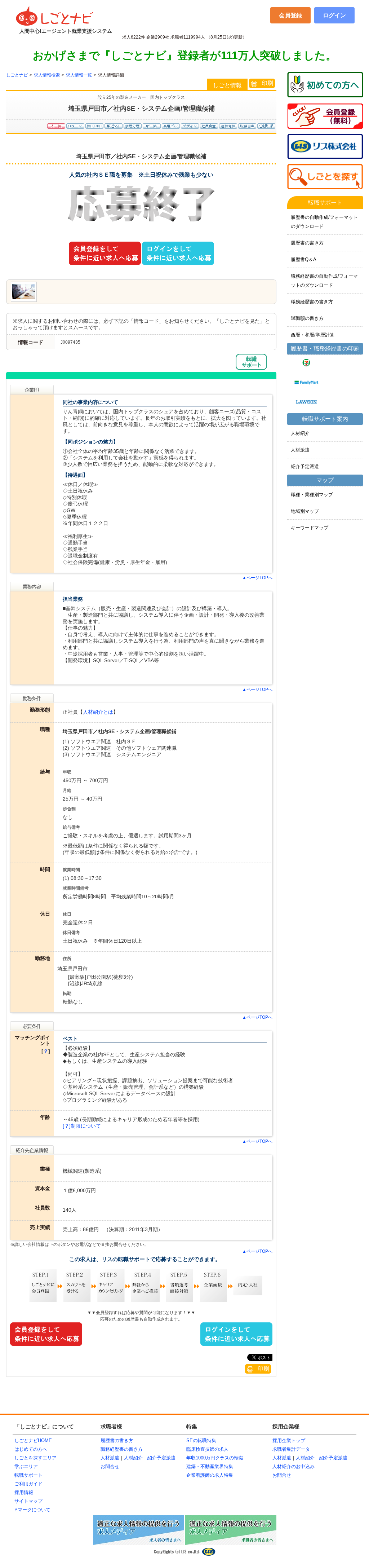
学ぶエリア (26, 1466)
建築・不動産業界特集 (209, 1466)
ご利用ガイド (28, 1483)
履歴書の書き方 (307, 243)
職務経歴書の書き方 (312, 301)
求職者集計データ (291, 1449)
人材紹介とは (98, 712)
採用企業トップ (288, 1440)
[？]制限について (82, 1126)
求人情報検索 (47, 75)
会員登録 (290, 15)
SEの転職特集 (201, 1440)
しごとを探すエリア (35, 1458)
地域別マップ (305, 511)
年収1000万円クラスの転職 (214, 1458)
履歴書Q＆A (303, 259)
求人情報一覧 (79, 75)
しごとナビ (17, 75)
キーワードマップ (309, 527)
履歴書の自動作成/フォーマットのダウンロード (324, 222)
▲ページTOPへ (257, 577)
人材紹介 (300, 433)
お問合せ (110, 1466)
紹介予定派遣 (305, 466)
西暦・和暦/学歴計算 (312, 335)
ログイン (334, 15)
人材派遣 (300, 450)
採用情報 (23, 1492)
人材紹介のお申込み (293, 1466)
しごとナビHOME (33, 1440)
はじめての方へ (30, 1449)
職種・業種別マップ (312, 494)
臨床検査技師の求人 (207, 1449)
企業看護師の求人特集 (209, 1475)
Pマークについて (32, 1509)
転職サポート (28, 1475)
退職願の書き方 (307, 318)
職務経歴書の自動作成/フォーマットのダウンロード (324, 280)
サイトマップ (28, 1501)
